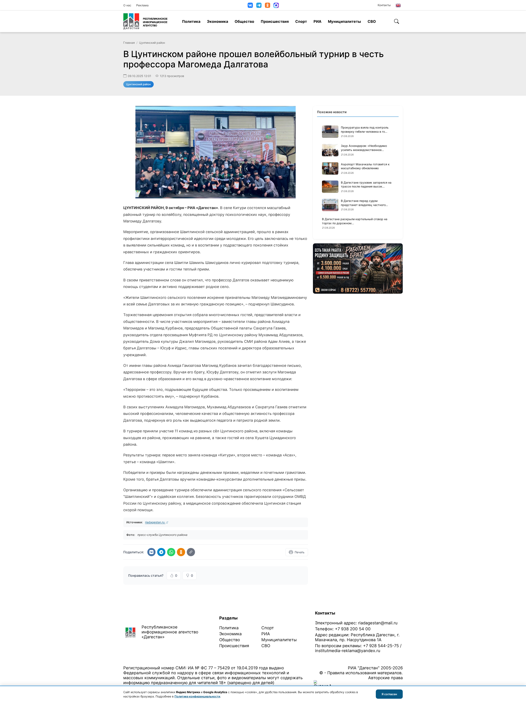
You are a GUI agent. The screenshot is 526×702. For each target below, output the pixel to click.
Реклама (142, 5)
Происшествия (275, 21)
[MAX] (276, 5)
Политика (191, 21)
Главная (129, 42)
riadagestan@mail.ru (378, 622)
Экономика (217, 21)
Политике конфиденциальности (197, 696)
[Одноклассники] (267, 5)
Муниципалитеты (344, 21)
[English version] (398, 5)
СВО (372, 21)
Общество (244, 21)
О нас (127, 5)
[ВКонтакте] (250, 5)
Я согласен (389, 694)
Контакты (384, 5)
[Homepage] (145, 21)
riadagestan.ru (155, 522)
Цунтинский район (152, 42)
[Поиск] (396, 21)
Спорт (301, 21)
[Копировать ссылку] (191, 552)
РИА (317, 21)
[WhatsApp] (171, 552)
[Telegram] (258, 5)
